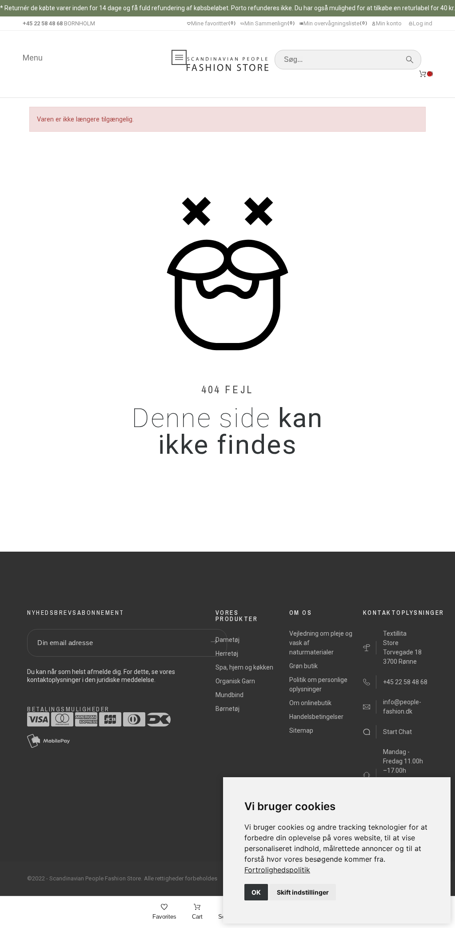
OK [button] (256, 892)
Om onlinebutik (310, 702)
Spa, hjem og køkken (244, 667)
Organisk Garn (235, 681)
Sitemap (301, 730)
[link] (277, 869)
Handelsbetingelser (316, 716)
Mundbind (229, 694)
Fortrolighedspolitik (277, 869)
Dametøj (227, 639)
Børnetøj (227, 708)
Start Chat (397, 731)
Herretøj (227, 653)
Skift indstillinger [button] (303, 892)
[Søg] (409, 59)
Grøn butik (303, 666)
